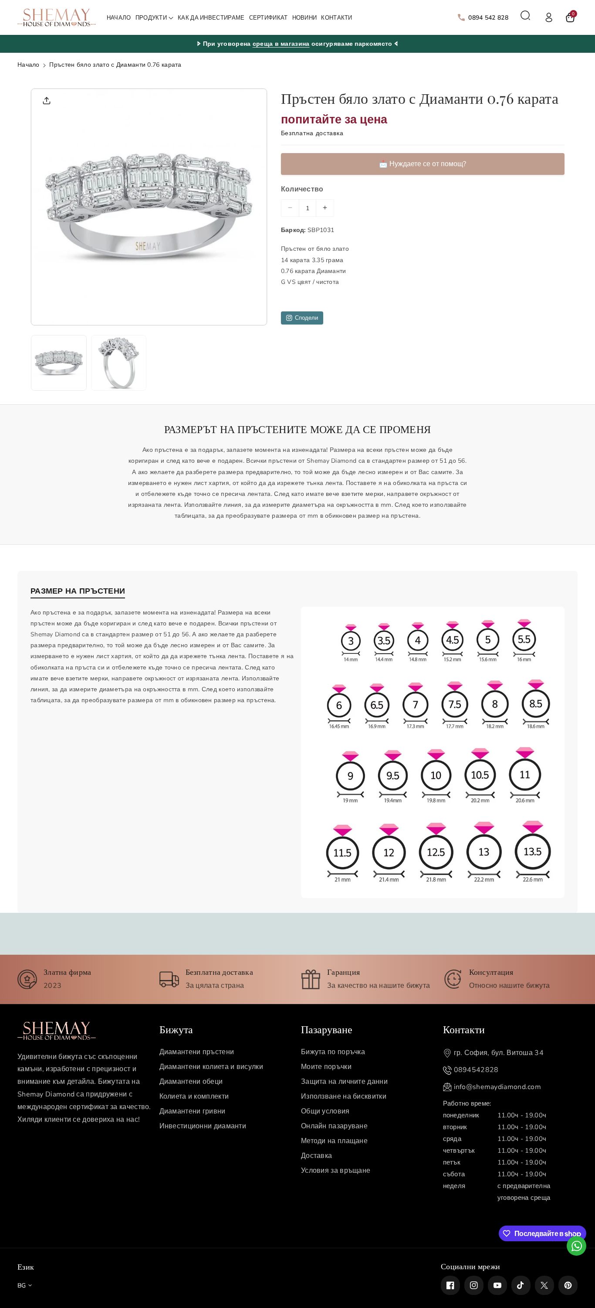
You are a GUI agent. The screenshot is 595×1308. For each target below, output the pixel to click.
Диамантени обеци (191, 1081)
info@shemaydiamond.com (497, 1087)
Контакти (464, 1029)
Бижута (176, 1029)
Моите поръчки (326, 1067)
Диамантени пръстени (196, 1052)
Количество (302, 189)
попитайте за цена (334, 119)
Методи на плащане (334, 1141)
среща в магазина (281, 44)
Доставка (316, 1156)
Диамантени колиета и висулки (211, 1067)
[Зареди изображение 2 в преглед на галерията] (119, 363)
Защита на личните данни (344, 1081)
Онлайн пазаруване (334, 1126)
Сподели (306, 318)
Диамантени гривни (192, 1111)
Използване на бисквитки (343, 1096)
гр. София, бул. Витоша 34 (499, 1053)
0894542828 (476, 1070)
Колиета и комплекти (194, 1096)
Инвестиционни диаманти (203, 1126)
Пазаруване (326, 1029)
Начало (28, 65)
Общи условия (325, 1111)
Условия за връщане (335, 1170)
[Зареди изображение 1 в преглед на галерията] (59, 363)
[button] (154, 18)
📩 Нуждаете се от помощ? (422, 164)
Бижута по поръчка (333, 1052)
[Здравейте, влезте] (548, 17)
